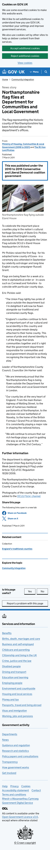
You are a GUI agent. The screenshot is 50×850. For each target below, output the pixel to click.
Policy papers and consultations (20, 756)
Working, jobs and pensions (17, 716)
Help (5, 786)
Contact (36, 790)
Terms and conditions (14, 794)
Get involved (9, 773)
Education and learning (15, 677)
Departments (9, 734)
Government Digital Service (17, 802)
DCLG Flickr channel (29, 496)
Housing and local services (17, 694)
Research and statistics (15, 750)
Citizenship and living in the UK (19, 655)
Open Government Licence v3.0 (20, 816)
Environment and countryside (18, 688)
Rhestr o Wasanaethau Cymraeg (20, 798)
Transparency (10, 761)
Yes (31, 591)
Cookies (25, 786)
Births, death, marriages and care (21, 638)
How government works (15, 767)
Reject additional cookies (25, 56)
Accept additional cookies (25, 48)
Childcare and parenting (16, 649)
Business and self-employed (18, 644)
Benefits (7, 633)
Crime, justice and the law (16, 660)
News (5, 739)
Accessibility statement (15, 790)
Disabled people (11, 666)
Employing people (12, 683)
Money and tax (10, 699)
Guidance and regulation (16, 745)
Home (5, 79)
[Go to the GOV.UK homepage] (13, 71)
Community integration (23, 79)
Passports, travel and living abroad (21, 705)
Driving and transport (14, 671)
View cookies (25, 63)
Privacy (14, 786)
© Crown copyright (25, 842)
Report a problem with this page (25, 603)
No (44, 591)
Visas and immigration (14, 710)
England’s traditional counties (17, 548)
